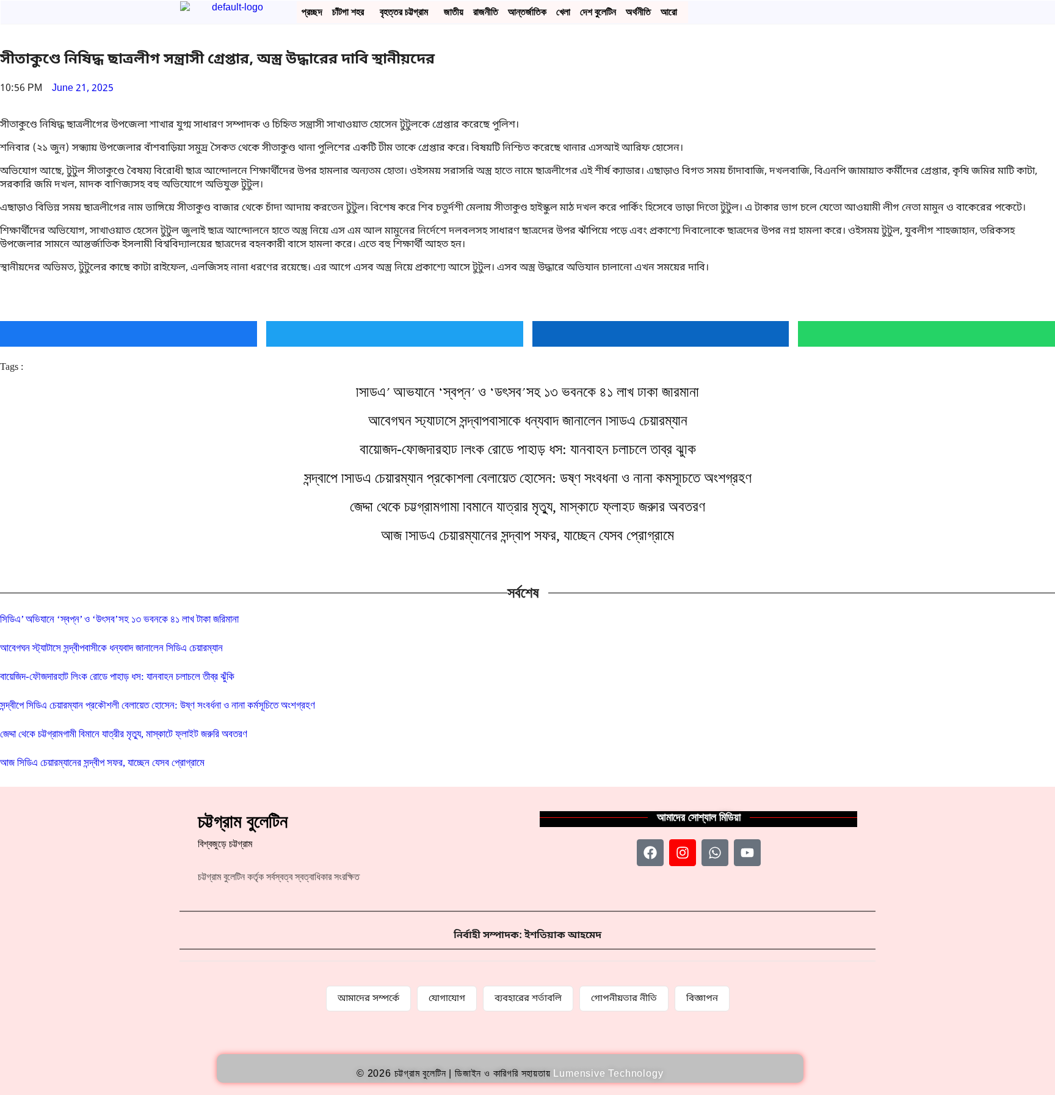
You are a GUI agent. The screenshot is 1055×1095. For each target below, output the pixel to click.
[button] (351, 12)
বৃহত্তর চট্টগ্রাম (404, 12)
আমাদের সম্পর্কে (368, 998)
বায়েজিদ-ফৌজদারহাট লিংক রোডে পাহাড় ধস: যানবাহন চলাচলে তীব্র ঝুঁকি (528, 449)
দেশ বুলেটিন (598, 12)
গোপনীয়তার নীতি (624, 998)
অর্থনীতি (638, 12)
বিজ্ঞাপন (702, 998)
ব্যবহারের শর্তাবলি (528, 998)
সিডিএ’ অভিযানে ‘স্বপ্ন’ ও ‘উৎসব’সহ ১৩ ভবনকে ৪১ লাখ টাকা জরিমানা (527, 392)
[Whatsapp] (715, 852)
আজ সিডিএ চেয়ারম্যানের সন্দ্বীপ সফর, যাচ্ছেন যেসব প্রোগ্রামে (527, 535)
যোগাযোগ (447, 998)
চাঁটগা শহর (348, 12)
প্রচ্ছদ (312, 12)
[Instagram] (682, 852)
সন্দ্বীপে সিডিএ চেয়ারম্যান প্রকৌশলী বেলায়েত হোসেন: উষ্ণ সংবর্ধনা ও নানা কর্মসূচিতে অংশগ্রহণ (528, 478)
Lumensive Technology (608, 1073)
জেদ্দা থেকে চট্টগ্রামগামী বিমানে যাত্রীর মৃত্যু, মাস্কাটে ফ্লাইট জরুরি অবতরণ (527, 507)
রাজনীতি (485, 12)
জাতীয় (453, 12)
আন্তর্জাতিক (527, 12)
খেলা (563, 12)
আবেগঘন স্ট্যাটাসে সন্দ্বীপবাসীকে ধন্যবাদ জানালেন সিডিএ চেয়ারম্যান (527, 420)
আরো (669, 12)
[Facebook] (650, 852)
